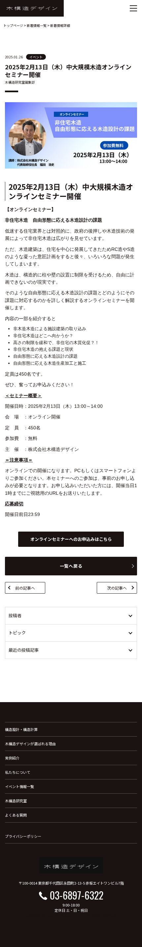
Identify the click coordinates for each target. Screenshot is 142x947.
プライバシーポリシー (23, 836)
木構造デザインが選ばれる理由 (30, 743)
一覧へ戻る (71, 566)
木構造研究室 (16, 800)
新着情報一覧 (37, 25)
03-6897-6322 (76, 895)
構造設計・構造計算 (21, 729)
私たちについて (17, 772)
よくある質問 (16, 815)
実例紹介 (12, 758)
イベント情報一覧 (19, 786)
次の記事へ (117, 588)
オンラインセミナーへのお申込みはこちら (71, 539)
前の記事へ (25, 588)
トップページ (13, 25)
